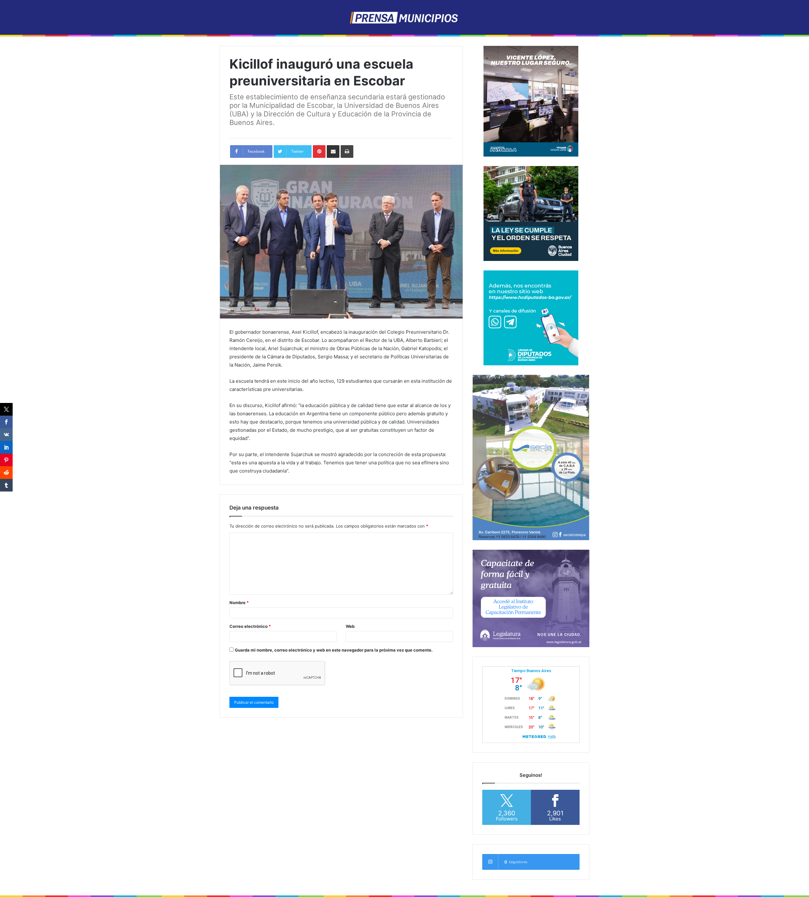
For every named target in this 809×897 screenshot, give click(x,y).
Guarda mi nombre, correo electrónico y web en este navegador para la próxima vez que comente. (334, 650)
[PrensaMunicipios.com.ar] (404, 17)
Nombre (239, 602)
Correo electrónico (250, 626)
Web (350, 626)
